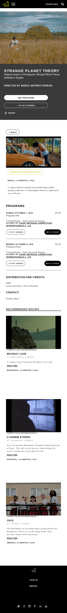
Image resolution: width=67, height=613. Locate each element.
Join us (33, 580)
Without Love (16, 354)
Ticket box (52, 4)
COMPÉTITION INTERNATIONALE (25, 172)
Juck (10, 520)
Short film (12, 366)
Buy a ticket (52, 232)
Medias (33, 586)
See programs (26, 98)
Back (14, 132)
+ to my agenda (26, 105)
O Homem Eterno (18, 437)
